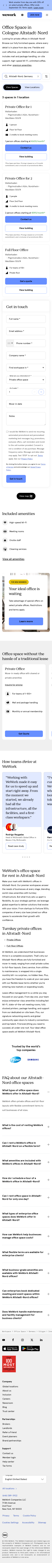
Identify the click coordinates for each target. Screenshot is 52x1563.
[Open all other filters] (46, 76)
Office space (20, 1331)
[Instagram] (22, 1340)
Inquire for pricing (13, 685)
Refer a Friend (9, 1432)
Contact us (7, 1453)
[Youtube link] (3, 1340)
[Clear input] (38, 76)
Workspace (6, 1331)
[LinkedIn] (41, 1340)
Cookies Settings (10, 1522)
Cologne (42, 1331)
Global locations (10, 1386)
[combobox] (10, 343)
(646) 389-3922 (9, 1495)
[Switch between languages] (22, 15)
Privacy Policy (26, 459)
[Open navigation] (47, 15)
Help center (8, 1462)
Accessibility (28, 1522)
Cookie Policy (29, 1516)
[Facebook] (13, 1340)
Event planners (9, 1436)
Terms (40, 456)
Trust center (8, 1411)
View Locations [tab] (32, 87)
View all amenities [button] (13, 559)
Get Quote (24, 733)
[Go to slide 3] (27, 857)
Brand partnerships (11, 1441)
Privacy (5, 1516)
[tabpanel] (26, 196)
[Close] (48, 5)
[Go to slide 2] (25, 857)
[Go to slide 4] (29, 857)
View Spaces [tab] (12, 87)
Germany (32, 1331)
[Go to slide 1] (22, 857)
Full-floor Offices (15, 946)
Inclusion (6, 1395)
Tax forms (7, 1466)
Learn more (39, 8)
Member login (9, 1457)
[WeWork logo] (9, 14)
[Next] (6, 5)
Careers (6, 1399)
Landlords (7, 1428)
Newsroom (7, 1403)
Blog (4, 1407)
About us (6, 1391)
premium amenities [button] (22, 65)
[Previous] (3, 5)
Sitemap (42, 1522)
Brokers (6, 1424)
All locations (8, 1488)
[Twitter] (32, 1340)
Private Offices (14, 940)
